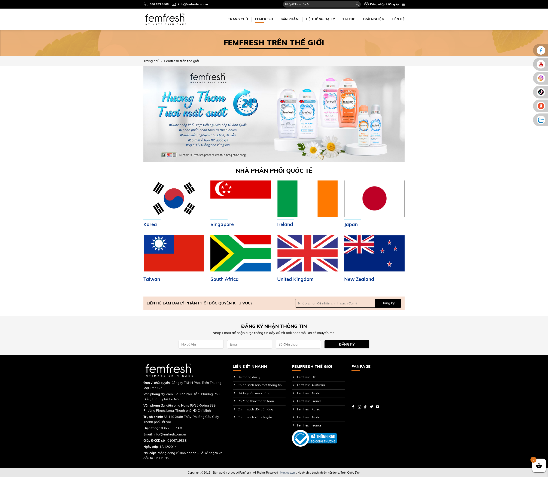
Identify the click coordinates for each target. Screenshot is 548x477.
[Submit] (357, 4)
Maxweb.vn (287, 472)
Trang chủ (238, 19)
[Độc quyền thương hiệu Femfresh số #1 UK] (164, 19)
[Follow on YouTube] (377, 407)
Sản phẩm (290, 19)
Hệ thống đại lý (320, 19)
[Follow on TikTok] (365, 407)
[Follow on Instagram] (359, 407)
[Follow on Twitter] (371, 407)
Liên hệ (398, 19)
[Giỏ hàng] (403, 4)
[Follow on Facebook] (353, 407)
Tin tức (348, 19)
